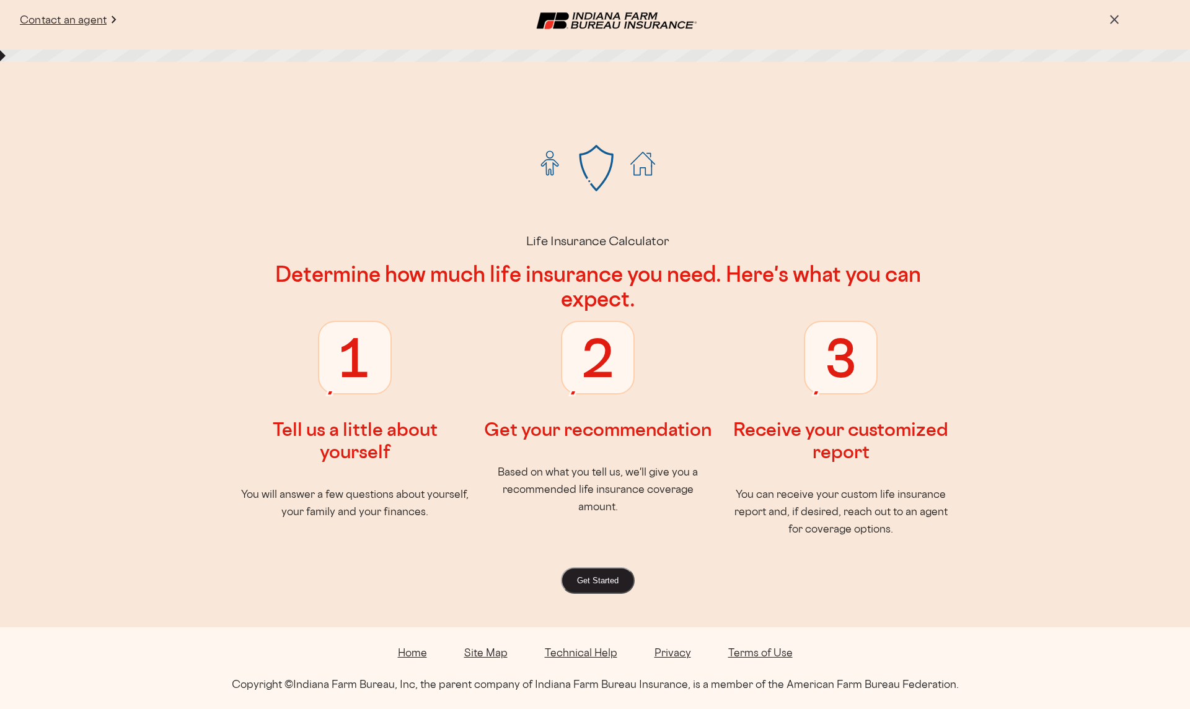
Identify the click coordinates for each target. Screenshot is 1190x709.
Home (412, 652)
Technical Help (581, 652)
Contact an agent (63, 19)
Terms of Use (760, 652)
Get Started (598, 580)
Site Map (486, 652)
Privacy (672, 652)
